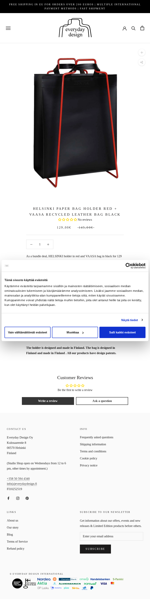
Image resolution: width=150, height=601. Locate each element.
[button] (67, 219)
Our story (13, 527)
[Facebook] (8, 498)
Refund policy (15, 548)
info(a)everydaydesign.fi (22, 483)
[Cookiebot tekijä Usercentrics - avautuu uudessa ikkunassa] (128, 266)
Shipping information (93, 444)
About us (12, 520)
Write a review (48, 401)
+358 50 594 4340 (18, 478)
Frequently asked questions (96, 437)
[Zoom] (141, 52)
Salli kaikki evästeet (122, 332)
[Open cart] (142, 28)
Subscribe (95, 548)
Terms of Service (17, 541)
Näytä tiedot (129, 319)
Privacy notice (88, 465)
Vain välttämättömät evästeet (27, 332)
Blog (10, 534)
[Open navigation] (8, 28)
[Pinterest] (27, 498)
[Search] (133, 28)
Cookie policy (88, 458)
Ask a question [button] (102, 401)
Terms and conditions (93, 451)
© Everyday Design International (36, 574)
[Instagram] (17, 498)
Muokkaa (73, 332)
